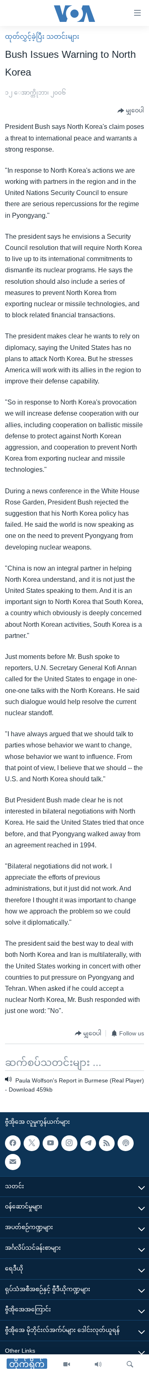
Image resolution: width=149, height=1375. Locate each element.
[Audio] (98, 1364)
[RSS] (107, 1143)
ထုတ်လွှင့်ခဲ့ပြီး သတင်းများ (42, 36)
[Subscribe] (13, 1162)
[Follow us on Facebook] (13, 1143)
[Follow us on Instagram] (69, 1143)
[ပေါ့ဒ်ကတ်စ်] (125, 1143)
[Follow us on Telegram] (88, 1143)
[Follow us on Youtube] (50, 1143)
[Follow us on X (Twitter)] (31, 1143)
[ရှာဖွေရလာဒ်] (130, 1364)
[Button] (131, 111)
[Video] (66, 1364)
